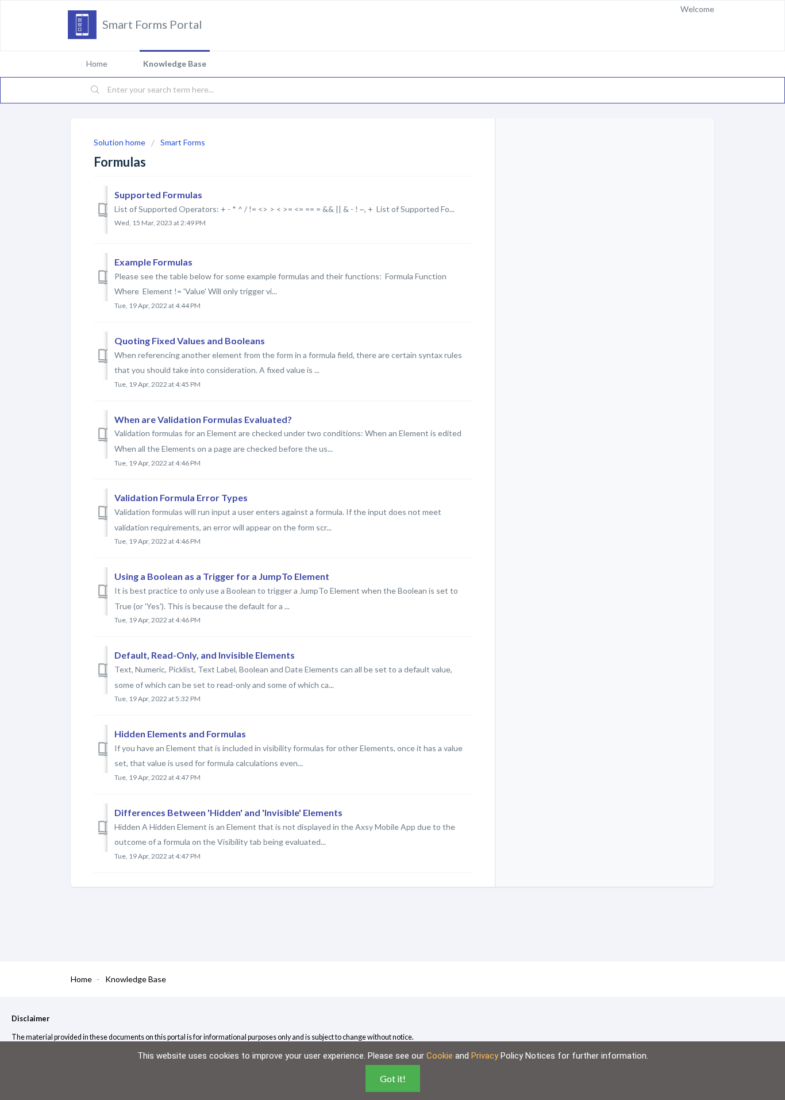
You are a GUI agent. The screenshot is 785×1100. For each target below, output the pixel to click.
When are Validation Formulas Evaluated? (203, 419)
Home (96, 63)
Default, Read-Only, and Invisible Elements (204, 654)
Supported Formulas (158, 194)
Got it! (393, 1078)
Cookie (439, 1056)
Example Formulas (153, 261)
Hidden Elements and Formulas (180, 733)
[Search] (95, 90)
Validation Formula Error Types (181, 497)
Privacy (484, 1056)
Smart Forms (182, 142)
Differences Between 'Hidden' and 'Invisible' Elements (228, 812)
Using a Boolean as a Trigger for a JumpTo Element (221, 576)
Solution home (120, 142)
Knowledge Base (174, 63)
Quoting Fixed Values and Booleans (189, 340)
